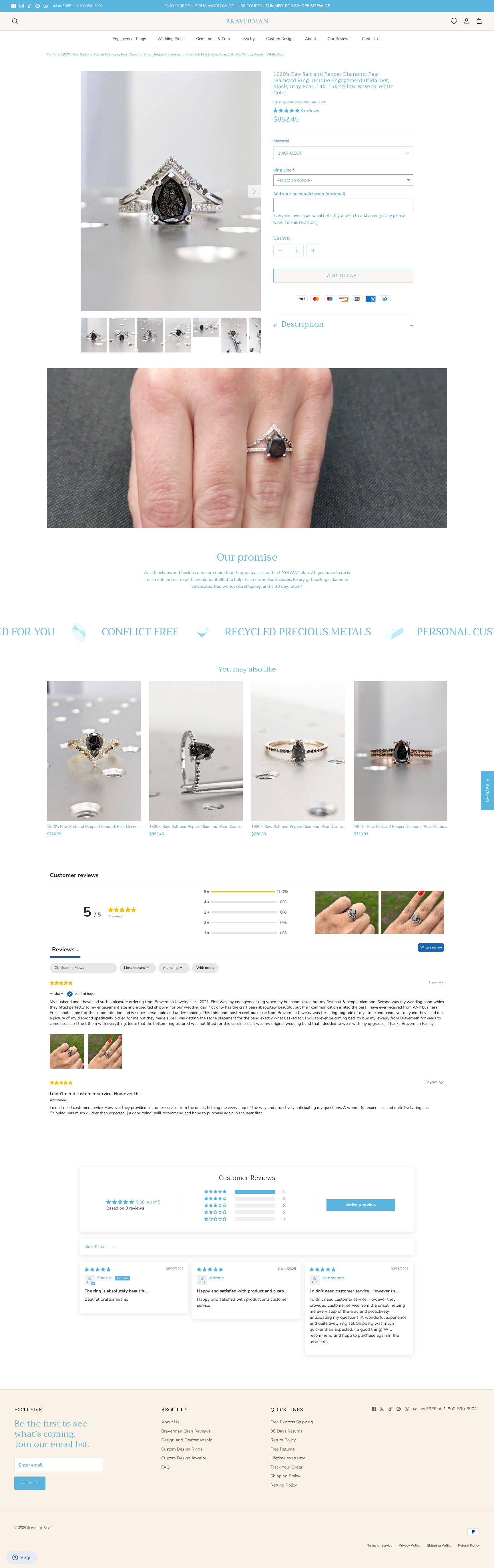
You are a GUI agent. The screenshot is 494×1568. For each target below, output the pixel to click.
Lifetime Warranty (287, 1458)
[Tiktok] (29, 6)
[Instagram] (21, 6)
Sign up (30, 1483)
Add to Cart (343, 275)
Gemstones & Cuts (213, 38)
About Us (170, 1422)
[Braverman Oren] (247, 21)
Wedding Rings (171, 38)
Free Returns (282, 1449)
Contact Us (372, 38)
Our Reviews (339, 38)
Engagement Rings (129, 38)
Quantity (281, 238)
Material (281, 141)
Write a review (431, 947)
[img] (98, 1269)
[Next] (254, 191)
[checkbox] (205, 968)
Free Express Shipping (291, 1422)
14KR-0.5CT (290, 153)
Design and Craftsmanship (186, 1440)
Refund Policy (283, 1485)
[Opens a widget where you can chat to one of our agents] (21, 1558)
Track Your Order (286, 1467)
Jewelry (248, 38)
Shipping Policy (285, 1476)
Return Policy (283, 1440)
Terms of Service (379, 1545)
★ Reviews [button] (487, 790)
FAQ (165, 1467)
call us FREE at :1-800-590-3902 (77, 6)
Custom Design (280, 38)
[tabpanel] (247, 1044)
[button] (286, 110)
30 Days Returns (286, 1431)
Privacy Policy (410, 1545)
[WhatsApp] (45, 6)
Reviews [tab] (65, 949)
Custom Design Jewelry (183, 1458)
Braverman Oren (39, 1527)
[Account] (465, 21)
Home (51, 54)
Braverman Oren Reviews (186, 1431)
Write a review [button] (361, 1205)
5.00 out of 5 (148, 1202)
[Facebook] (13, 6)
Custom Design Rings (181, 1449)
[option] (171, 191)
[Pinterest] (37, 6)
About (310, 38)
